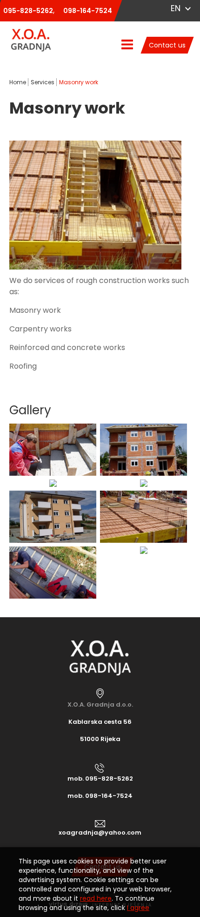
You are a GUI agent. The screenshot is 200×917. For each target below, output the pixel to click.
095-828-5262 (28, 10)
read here (96, 898)
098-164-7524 (87, 10)
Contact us (167, 45)
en (175, 8)
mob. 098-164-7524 (100, 795)
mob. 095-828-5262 (100, 778)
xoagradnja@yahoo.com (100, 832)
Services (42, 82)
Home (17, 82)
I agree (138, 907)
